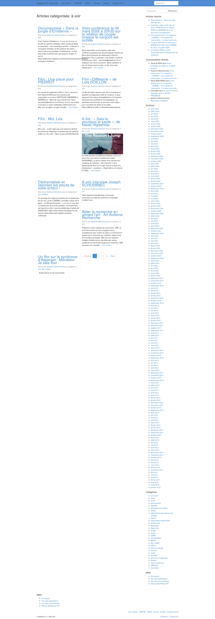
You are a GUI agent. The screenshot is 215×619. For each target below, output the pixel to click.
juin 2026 (154, 114)
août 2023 (155, 191)
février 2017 (155, 348)
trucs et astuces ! (157, 563)
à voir (87, 131)
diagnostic (155, 528)
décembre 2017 (157, 323)
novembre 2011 (157, 470)
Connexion (155, 576)
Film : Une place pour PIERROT (56, 80)
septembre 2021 (157, 233)
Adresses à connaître (159, 508)
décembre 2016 (157, 350)
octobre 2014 (156, 407)
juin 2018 (154, 308)
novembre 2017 (157, 325)
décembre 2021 (157, 228)
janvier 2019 (156, 295)
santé (153, 553)
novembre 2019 (157, 280)
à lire (153, 498)
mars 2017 (155, 345)
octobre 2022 (156, 211)
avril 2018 (155, 313)
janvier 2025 (156, 153)
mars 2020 (155, 273)
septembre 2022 (157, 213)
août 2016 (155, 360)
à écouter (154, 495)
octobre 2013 (156, 435)
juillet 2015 (155, 385)
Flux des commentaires (160, 581)
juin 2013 (154, 442)
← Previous (86, 256)
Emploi (106, 3)
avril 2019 (155, 290)
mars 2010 (155, 485)
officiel (153, 545)
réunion (154, 550)
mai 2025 (154, 143)
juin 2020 (154, 265)
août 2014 (155, 412)
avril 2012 (155, 462)
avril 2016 (155, 368)
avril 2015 (155, 392)
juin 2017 (154, 338)
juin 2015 (154, 387)
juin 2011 (154, 472)
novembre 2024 (157, 158)
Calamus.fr (174, 616)
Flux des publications (159, 578)
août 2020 (155, 260)
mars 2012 (155, 465)
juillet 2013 (155, 440)
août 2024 (155, 163)
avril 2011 (155, 477)
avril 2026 (155, 119)
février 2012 (155, 467)
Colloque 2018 (118, 3)
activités (45, 194)
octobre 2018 (156, 300)
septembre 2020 (157, 258)
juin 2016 (154, 363)
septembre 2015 (157, 380)
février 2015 (155, 397)
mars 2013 (155, 450)
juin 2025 (154, 141)
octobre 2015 (156, 377)
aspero (153, 518)
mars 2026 (155, 121)
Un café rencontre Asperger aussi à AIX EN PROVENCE (164, 93)
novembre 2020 (157, 253)
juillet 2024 (155, 166)
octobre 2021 (156, 231)
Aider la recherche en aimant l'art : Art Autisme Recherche (102, 214)
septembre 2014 (157, 410)
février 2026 (155, 124)
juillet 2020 (155, 263)
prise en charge (157, 548)
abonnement (156, 503)
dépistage (155, 525)
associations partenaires (160, 520)
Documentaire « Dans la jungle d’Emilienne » (58, 29)
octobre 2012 (156, 457)
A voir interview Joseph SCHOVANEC (101, 183)
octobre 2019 (156, 283)
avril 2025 (155, 146)
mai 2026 (154, 116)
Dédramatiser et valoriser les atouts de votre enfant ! (56, 184)
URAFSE (78, 3)
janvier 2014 (156, 427)
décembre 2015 (157, 372)
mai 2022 (154, 221)
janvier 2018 (156, 320)
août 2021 (155, 236)
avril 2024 (155, 173)
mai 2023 (154, 196)
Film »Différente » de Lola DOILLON (99, 80)
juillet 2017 (155, 335)
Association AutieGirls (159, 100)
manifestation (156, 538)
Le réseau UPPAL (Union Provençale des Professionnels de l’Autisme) (164, 52)
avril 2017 (155, 343)
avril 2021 (155, 243)
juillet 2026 (155, 111)
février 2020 (155, 275)
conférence (155, 523)
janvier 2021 (156, 248)
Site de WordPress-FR (159, 583)
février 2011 (155, 480)
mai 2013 (154, 445)
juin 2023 (154, 193)
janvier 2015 (156, 400)
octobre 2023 (156, 186)
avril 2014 (155, 420)
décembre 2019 (157, 278)
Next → (114, 256)
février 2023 (155, 203)
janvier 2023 (156, 206)
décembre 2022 (157, 208)
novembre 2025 (157, 131)
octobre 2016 (156, 355)
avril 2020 (155, 270)
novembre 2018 (157, 298)
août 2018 (155, 305)
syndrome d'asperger (159, 558)
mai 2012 (154, 460)
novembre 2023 (157, 183)
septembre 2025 (157, 136)
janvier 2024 (156, 181)
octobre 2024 (156, 161)
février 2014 (155, 425)
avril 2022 (155, 223)
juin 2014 (154, 415)
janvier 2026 (156, 126)
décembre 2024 (157, 156)
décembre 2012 (157, 452)
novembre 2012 (157, 455)
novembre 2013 (157, 432)
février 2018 (155, 318)
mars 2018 (155, 315)
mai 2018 (154, 310)
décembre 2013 (157, 430)
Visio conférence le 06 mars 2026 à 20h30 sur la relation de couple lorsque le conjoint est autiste (101, 34)
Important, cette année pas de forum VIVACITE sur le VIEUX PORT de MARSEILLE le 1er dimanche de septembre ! (163, 29)
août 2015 (155, 382)
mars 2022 (155, 226)
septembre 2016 (157, 358)
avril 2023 (155, 198)
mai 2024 (154, 171)
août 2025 (155, 138)
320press (164, 616)
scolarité (154, 555)
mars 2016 (155, 370)
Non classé (46, 269)
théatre (153, 560)
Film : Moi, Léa (50, 118)
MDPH (153, 540)
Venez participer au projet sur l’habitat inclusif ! (163, 65)
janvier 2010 (156, 487)
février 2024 (155, 178)
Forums (97, 3)
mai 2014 (154, 417)
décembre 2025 (157, 128)
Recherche (172, 11)
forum (153, 533)
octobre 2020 (156, 255)
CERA (87, 3)
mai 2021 (154, 241)
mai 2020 (154, 268)
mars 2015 (155, 395)
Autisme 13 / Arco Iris (47, 3)
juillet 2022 (155, 216)
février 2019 (155, 293)
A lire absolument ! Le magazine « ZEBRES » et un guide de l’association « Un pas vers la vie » (164, 37)
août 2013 (155, 437)
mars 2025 (155, 148)
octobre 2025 (156, 133)
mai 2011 (154, 475)
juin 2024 (154, 168)
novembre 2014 (157, 405)
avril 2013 (155, 447)
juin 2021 (154, 238)
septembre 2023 (157, 188)
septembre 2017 (157, 330)
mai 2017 (154, 340)
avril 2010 (155, 482)
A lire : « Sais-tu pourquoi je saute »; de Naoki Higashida (101, 121)
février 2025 (155, 151)
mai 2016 (154, 365)
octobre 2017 (156, 328)
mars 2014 (155, 422)
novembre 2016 (157, 353)
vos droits (154, 568)
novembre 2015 (157, 375)
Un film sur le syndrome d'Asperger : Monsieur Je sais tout (57, 259)
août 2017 (155, 333)
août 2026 (155, 109)
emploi (153, 530)
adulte (153, 510)
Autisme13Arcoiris (54, 35)
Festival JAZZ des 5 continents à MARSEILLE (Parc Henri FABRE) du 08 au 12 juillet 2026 (164, 45)
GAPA (153, 535)
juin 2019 (154, 288)
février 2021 (155, 246)
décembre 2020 (157, 250)
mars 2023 (155, 201)
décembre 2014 (157, 402)
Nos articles (66, 3)
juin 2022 (154, 218)
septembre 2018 (157, 303)
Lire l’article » (99, 67)
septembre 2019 (157, 285)
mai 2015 (154, 390)
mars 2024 (155, 176)
